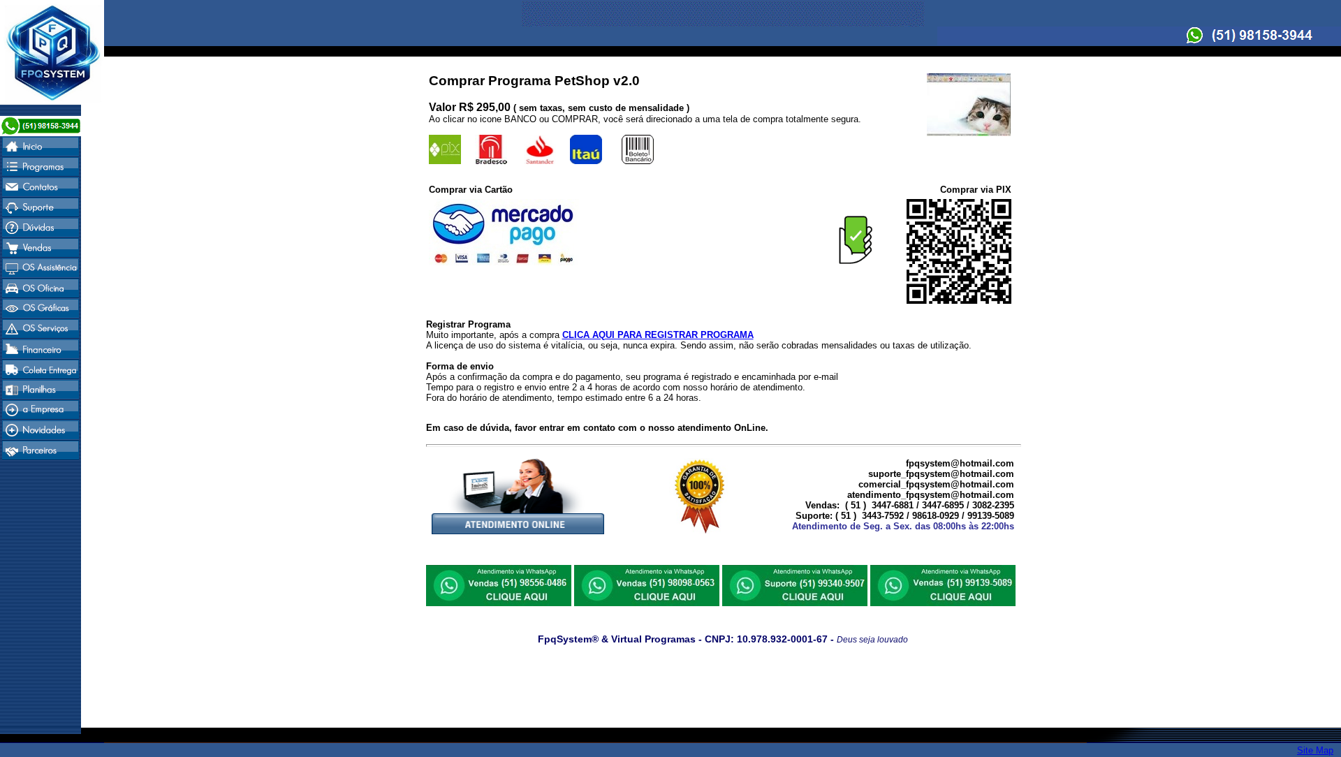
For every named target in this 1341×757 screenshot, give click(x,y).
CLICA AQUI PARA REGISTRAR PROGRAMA (658, 335)
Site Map (1315, 750)
